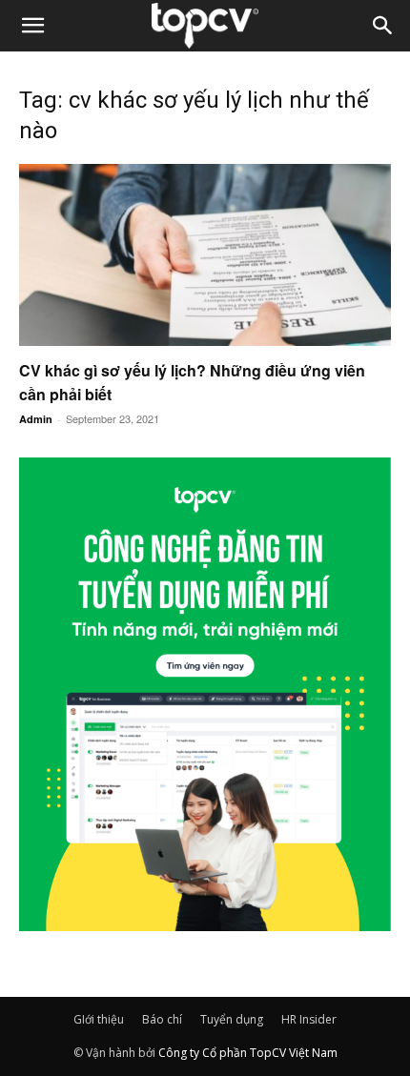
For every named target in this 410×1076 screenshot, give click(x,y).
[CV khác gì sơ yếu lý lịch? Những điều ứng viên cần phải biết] (205, 255)
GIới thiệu (98, 1019)
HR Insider (309, 1019)
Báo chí (162, 1019)
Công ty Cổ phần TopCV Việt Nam (248, 1053)
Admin (35, 419)
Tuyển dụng (231, 1019)
